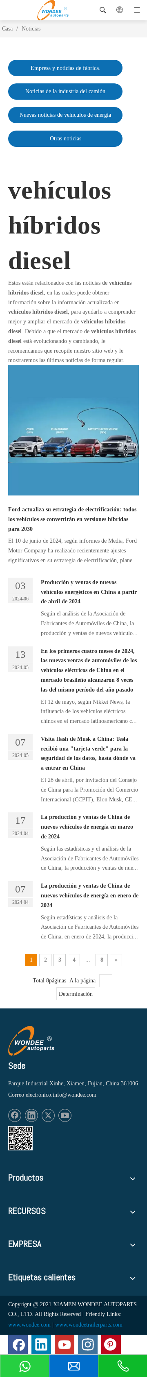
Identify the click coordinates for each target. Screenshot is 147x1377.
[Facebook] (14, 1115)
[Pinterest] (111, 1344)
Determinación (76, 994)
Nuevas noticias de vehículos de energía (65, 115)
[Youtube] (64, 1115)
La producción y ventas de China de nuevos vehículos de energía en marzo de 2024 (87, 827)
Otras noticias (65, 138)
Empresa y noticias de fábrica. (65, 68)
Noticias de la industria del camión (65, 91)
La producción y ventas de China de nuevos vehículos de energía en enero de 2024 (89, 895)
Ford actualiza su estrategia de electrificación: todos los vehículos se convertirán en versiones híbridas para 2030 (72, 519)
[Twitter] (48, 1115)
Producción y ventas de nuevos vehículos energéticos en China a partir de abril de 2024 (89, 592)
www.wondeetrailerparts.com (88, 1325)
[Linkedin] (31, 1115)
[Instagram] (88, 1344)
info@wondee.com (74, 1095)
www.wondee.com (29, 1325)
